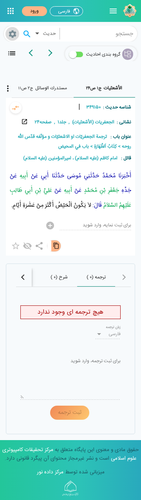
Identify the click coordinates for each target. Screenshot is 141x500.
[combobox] (98, 34)
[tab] (105, 88)
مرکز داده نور (50, 472)
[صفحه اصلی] (129, 11)
